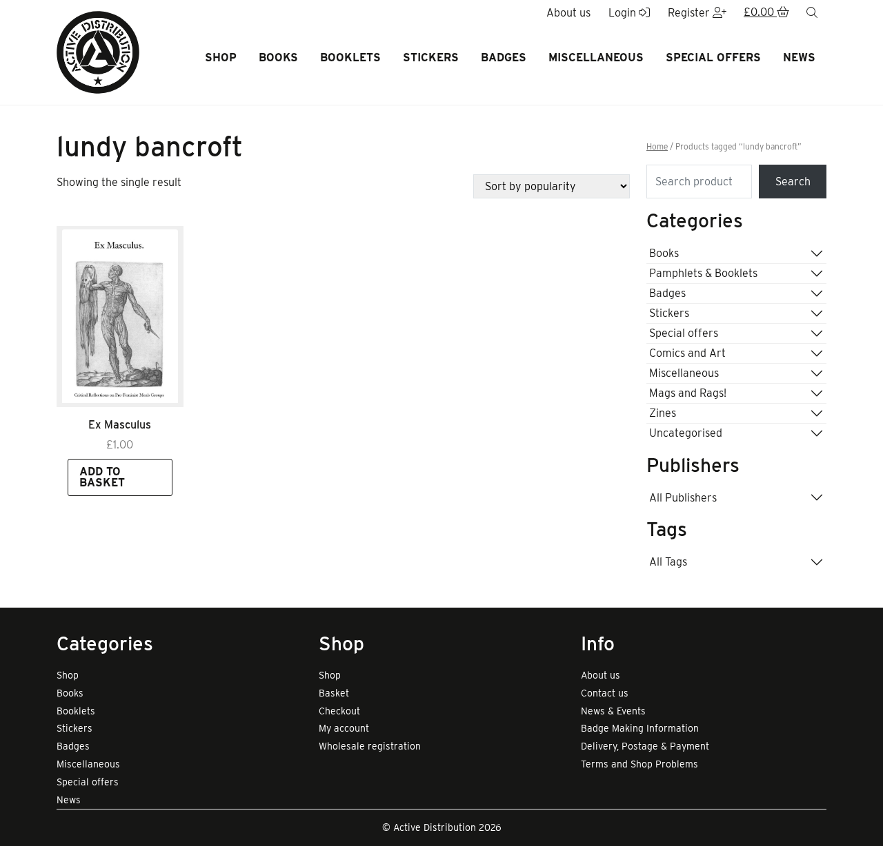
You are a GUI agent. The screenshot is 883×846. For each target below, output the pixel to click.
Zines (662, 413)
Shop (221, 57)
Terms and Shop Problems (639, 764)
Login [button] (623, 12)
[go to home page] (98, 51)
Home (657, 147)
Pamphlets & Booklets (703, 273)
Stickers (431, 57)
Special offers (713, 57)
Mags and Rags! (687, 393)
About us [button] (568, 12)
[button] (766, 13)
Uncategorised (685, 433)
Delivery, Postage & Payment (645, 746)
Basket (334, 693)
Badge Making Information (640, 728)
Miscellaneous (596, 57)
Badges (503, 57)
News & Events (613, 710)
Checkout (339, 710)
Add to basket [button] (102, 477)
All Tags (668, 561)
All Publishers (683, 497)
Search (793, 181)
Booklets (350, 57)
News (799, 57)
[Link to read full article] (120, 316)
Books (278, 57)
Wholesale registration (370, 746)
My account (344, 728)
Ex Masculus (119, 424)
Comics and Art (687, 353)
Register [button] (690, 12)
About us (600, 675)
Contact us (604, 693)
